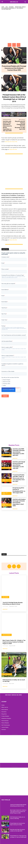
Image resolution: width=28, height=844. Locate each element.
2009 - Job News (5, 505)
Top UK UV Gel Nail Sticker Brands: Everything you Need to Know (13, 603)
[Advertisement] (14, 25)
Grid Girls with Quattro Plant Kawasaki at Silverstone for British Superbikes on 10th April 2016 (7, 125)
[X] (19, 566)
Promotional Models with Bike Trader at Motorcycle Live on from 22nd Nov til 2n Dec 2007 (19, 478)
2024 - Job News (7, 674)
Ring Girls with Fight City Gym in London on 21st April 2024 (17, 830)
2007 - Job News (5, 480)
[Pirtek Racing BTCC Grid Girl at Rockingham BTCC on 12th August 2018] (6, 491)
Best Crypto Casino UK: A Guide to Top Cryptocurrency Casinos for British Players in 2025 (14, 641)
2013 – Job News (6, 467)
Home (2, 6)
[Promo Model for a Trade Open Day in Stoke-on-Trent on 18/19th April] (5, 836)
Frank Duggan (5, 606)
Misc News (5, 597)
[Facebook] (14, 45)
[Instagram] (9, 45)
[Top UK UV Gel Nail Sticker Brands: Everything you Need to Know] (14, 587)
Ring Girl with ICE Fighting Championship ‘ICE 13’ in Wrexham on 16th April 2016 (20, 125)
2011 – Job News (6, 455)
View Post (15, 458)
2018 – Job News (5, 493)
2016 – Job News (10, 6)
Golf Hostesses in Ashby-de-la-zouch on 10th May (14, 680)
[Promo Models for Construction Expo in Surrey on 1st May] (5, 824)
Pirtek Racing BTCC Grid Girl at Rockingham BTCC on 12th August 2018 (19, 490)
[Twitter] (18, 45)
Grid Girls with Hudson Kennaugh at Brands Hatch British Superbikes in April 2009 (19, 502)
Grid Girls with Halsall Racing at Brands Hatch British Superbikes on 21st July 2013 (19, 465)
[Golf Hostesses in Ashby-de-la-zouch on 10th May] (14, 664)
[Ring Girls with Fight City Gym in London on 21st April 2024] (5, 830)
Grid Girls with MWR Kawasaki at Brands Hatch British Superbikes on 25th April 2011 (18, 452)
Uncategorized (6, 634)
